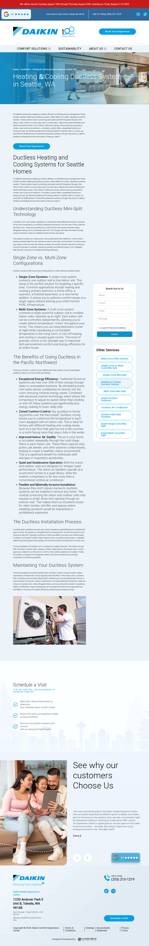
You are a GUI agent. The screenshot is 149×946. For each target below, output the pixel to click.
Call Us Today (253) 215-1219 (107, 14)
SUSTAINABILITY (69, 48)
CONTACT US (123, 48)
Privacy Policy (125, 929)
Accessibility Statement (103, 929)
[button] (34, 48)
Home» (16, 69)
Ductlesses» (25, 69)
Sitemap (90, 928)
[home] (35, 31)
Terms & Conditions (117, 328)
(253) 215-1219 (122, 879)
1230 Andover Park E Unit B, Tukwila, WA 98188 (65, 14)
